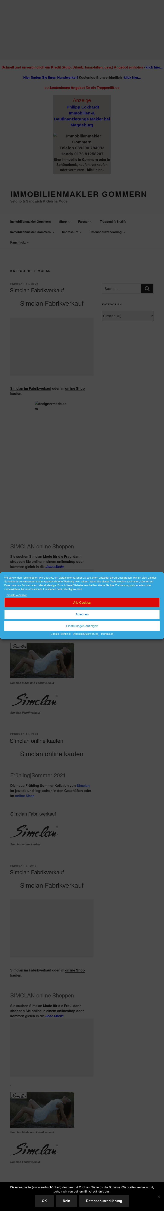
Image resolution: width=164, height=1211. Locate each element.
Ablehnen (82, 614)
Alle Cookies (82, 602)
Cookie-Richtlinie (61, 633)
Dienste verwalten (16, 595)
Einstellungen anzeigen (82, 625)
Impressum (107, 633)
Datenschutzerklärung (85, 633)
